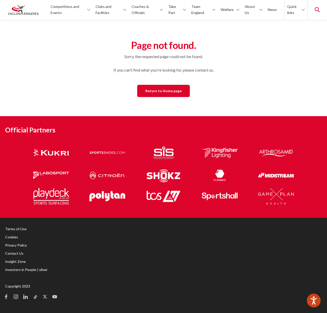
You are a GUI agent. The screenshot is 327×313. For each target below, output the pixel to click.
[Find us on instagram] (15, 297)
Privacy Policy (16, 245)
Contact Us (14, 253)
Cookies (11, 237)
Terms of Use (16, 229)
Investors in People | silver (26, 269)
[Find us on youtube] (54, 297)
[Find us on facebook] (6, 297)
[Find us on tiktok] (35, 297)
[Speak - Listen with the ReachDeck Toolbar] (314, 300)
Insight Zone (15, 261)
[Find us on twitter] (45, 297)
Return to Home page (163, 91)
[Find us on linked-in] (25, 297)
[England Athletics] (23, 10)
